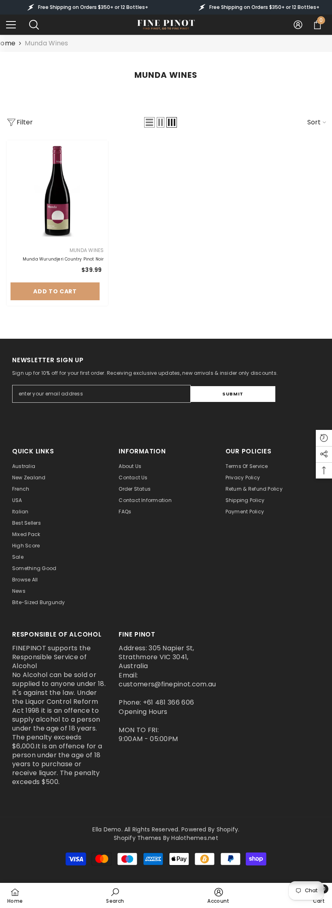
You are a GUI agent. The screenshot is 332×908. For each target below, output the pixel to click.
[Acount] (298, 24)
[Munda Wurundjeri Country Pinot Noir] (57, 191)
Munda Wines (46, 43)
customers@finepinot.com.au (167, 684)
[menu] (11, 25)
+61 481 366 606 (168, 702)
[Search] (34, 25)
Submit (232, 394)
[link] (115, 895)
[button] (149, 122)
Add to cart (55, 291)
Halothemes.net (194, 838)
